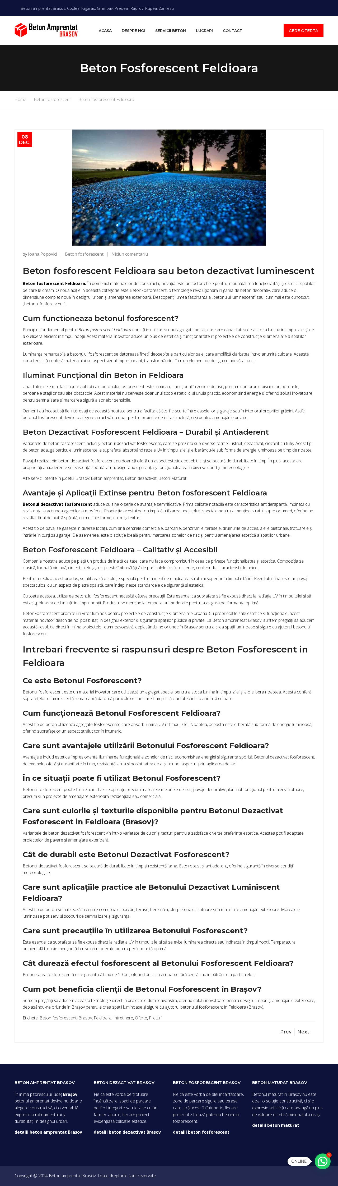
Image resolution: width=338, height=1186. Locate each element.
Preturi (155, 1018)
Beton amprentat (107, 478)
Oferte (141, 1018)
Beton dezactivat (141, 478)
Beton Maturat (172, 478)
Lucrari (204, 30)
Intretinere (123, 1018)
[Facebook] (321, 8)
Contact (232, 30)
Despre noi (133, 30)
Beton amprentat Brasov (72, 1176)
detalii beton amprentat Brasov (48, 1132)
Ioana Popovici (42, 254)
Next (303, 1032)
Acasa (105, 30)
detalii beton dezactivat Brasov (127, 1132)
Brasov (85, 1018)
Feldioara (102, 1018)
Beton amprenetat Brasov (236, 620)
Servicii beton (170, 30)
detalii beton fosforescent (201, 1132)
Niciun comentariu (129, 254)
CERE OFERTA (303, 30)
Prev (286, 1032)
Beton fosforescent (84, 254)
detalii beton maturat (275, 1125)
